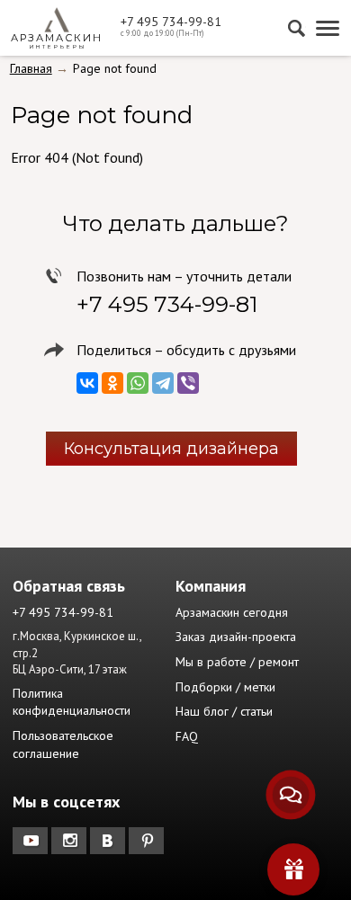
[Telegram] (163, 383)
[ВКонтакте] (87, 383)
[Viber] (188, 383)
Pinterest (148, 840)
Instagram (70, 840)
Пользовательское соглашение (63, 744)
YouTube (32, 840)
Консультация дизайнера (171, 449)
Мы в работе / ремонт (237, 662)
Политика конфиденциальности (71, 702)
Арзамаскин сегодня (232, 612)
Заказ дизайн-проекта (236, 636)
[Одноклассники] (112, 383)
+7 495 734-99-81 (171, 21)
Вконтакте (109, 840)
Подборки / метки (225, 687)
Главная (31, 68)
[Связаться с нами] (290, 795)
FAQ (187, 736)
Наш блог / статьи (224, 711)
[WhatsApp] (137, 383)
